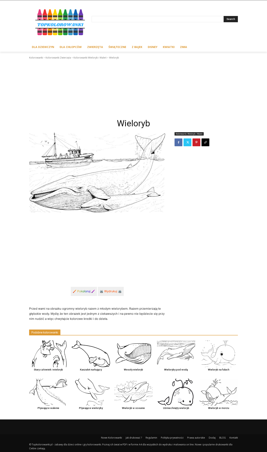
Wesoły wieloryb (133, 369)
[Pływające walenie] (48, 392)
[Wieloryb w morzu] (219, 392)
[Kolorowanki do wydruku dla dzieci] (60, 23)
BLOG (222, 437)
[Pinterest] (196, 142)
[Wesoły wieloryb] (133, 353)
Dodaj (212, 437)
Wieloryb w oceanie (133, 408)
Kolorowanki (36, 57)
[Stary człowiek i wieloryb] (48, 353)
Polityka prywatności (172, 437)
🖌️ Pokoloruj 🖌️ (84, 291)
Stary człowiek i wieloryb (48, 369)
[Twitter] (187, 142)
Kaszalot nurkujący (91, 369)
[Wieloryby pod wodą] (176, 353)
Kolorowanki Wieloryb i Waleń (90, 57)
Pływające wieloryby (91, 408)
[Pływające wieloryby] (91, 392)
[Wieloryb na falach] (219, 353)
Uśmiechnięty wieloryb (176, 408)
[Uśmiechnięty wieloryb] (176, 392)
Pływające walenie (48, 408)
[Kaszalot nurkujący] (91, 353)
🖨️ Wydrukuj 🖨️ (111, 291)
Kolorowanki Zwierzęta (58, 57)
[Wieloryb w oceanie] (133, 392)
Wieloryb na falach (218, 369)
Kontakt (233, 437)
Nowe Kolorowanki (111, 437)
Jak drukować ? (134, 437)
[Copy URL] (205, 142)
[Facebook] (178, 142)
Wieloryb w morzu (218, 408)
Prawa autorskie (196, 437)
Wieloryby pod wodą (176, 369)
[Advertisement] (133, 89)
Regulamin (151, 437)
